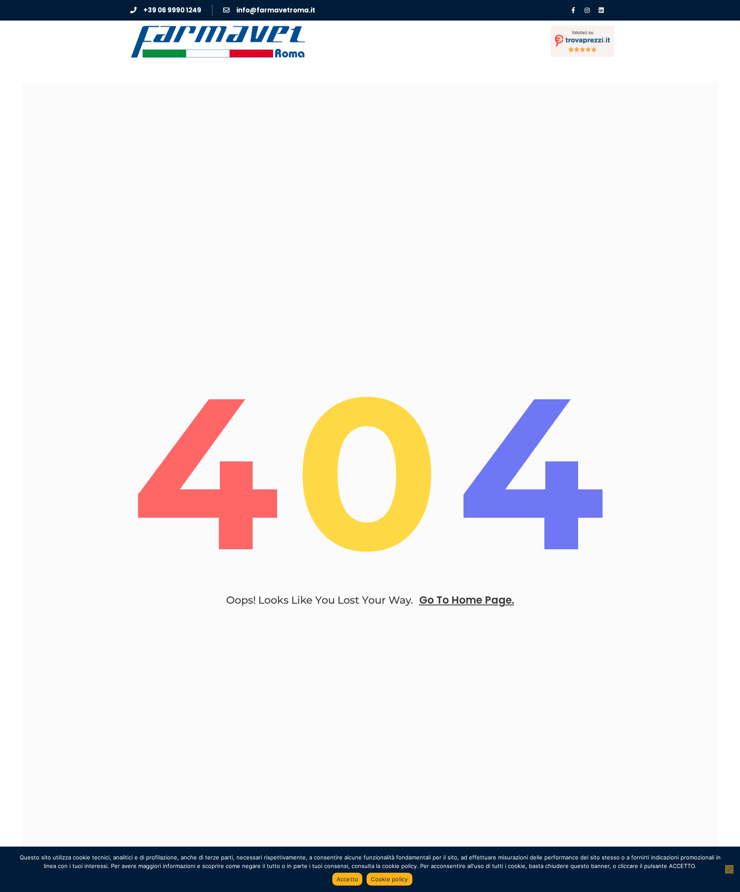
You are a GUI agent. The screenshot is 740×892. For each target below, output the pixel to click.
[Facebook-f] (573, 10)
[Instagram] (587, 10)
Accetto (347, 879)
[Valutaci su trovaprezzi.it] (582, 41)
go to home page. (466, 600)
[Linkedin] (601, 10)
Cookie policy (389, 879)
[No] (729, 869)
